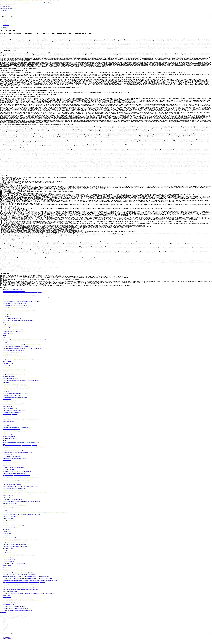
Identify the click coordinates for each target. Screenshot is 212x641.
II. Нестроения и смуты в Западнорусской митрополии (13, 585)
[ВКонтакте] (2, 27)
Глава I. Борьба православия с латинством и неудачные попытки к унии (16, 482)
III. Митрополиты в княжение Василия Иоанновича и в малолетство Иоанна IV (18, 452)
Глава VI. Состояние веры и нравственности (11, 357)
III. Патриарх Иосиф (6, 552)
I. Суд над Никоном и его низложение (10, 591)
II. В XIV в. (5, 423)
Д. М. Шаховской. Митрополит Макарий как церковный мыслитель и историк (17, 570)
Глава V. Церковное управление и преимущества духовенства (14, 355)
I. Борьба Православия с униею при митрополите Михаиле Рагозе (15, 540)
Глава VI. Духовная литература (8, 421)
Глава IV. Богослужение (7, 406)
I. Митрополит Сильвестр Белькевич (10, 503)
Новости (4, 619)
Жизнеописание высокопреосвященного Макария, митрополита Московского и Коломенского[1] (21, 295)
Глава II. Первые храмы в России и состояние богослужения (14, 340)
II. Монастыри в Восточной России (9, 400)
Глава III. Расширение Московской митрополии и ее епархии (14, 458)
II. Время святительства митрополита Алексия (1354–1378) (14, 384)
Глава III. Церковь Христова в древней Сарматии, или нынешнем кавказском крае (18, 320)
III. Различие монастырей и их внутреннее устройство (13, 465)
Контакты (4, 629)
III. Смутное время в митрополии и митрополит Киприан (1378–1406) (16, 385)
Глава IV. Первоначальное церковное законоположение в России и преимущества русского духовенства (22, 344)
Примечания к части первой (8, 333)
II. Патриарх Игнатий (7, 531)
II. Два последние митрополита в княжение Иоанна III (13, 450)
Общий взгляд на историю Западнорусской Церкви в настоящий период (16, 480)
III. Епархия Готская (6, 316)
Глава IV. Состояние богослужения (9, 354)
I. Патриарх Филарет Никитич (8, 548)
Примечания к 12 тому (7, 595)
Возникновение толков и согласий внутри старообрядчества (14, 606)
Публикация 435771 (6, 327)
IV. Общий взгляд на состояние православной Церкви (13, 508)
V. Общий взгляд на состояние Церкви (10, 537)
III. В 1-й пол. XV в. (6, 425)
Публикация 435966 (6, 448)
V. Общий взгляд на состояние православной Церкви (13, 490)
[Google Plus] (7, 27)
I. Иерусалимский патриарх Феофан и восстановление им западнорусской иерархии (19, 555)
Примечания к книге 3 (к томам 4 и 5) (10, 436)
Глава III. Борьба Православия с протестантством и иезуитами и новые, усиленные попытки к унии (21, 501)
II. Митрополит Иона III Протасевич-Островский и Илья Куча (14, 505)
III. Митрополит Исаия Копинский (9, 559)
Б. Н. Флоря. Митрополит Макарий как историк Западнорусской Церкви (16, 478)
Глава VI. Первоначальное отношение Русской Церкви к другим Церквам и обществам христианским (22, 348)
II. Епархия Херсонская (7, 314)
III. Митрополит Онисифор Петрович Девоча (11, 507)
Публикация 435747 (6, 312)
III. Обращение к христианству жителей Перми (11, 395)
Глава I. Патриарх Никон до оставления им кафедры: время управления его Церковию (19, 574)
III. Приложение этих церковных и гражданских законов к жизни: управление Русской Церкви (21, 419)
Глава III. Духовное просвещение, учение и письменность (13, 352)
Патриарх (4, 620)
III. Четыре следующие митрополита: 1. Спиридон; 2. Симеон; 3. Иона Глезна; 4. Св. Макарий (20, 486)
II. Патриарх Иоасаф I (7, 550)
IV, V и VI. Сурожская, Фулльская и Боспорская (12, 318)
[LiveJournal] (3, 27)
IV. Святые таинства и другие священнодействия (12, 412)
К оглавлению (3, 36)
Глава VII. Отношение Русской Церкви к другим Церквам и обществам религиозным (19, 359)
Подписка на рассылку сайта (5, 6)
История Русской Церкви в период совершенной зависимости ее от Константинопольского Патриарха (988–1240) (24, 339)
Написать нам (5, 628)
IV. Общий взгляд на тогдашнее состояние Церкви (12, 553)
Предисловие (5, 299)
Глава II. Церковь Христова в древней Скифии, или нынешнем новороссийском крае (19, 310)
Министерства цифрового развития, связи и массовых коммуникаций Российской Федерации (35, 2)
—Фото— (4, 23)
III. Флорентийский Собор (8, 434)
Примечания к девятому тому (8, 518)
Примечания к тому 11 (7, 567)
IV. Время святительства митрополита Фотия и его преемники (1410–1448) (17, 387)
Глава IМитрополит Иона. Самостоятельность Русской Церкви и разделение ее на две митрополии (20, 445)
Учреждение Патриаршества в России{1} (10, 527)
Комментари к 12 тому (7, 597)
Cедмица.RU (3, 612)
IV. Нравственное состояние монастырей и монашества (13, 467)
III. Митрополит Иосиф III (8, 495)
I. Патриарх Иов (6, 529)
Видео (4, 622)
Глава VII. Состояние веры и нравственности (11, 429)
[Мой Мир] (4, 27)
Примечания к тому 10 (7, 565)
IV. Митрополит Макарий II (8, 497)
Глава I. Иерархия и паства (8, 363)
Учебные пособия (3, 10)
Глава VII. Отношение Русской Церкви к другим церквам (13, 374)
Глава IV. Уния (5, 510)
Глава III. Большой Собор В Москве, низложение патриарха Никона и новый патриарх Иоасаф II (21, 589)
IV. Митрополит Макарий (7, 454)
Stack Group (7, 617)
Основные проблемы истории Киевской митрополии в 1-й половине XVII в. (17, 523)
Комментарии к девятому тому (8, 520)
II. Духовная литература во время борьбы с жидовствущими (14, 473)
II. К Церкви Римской (7, 432)
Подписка (4, 627)
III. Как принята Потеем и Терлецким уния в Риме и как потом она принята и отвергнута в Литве (21, 514)
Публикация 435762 (6, 322)
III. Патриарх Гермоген (7, 533)
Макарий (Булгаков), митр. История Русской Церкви (13, 289)
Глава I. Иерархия (6, 382)
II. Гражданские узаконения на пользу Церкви (11, 417)
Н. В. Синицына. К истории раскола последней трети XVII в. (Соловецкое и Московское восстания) (22, 600)
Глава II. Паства (6, 391)
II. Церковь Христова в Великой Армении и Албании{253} (14, 329)
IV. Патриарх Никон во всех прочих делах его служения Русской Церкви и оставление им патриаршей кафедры (24, 582)
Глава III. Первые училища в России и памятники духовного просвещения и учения (18, 342)
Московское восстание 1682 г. (8, 604)
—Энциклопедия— (6, 24)
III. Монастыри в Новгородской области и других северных (14, 402)
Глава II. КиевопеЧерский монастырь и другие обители (13, 350)
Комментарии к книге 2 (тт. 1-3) (9, 376)
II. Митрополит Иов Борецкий (8, 557)
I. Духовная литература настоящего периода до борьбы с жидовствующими (17, 471)
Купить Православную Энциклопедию (7, 8)
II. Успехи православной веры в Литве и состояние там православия (15, 393)
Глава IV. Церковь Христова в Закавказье (10, 325)
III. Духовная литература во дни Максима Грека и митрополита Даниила (16, 475)
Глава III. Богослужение (7, 367)
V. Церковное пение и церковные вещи (10, 414)
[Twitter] (5, 27)
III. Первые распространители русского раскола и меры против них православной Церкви (20, 587)
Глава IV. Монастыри (7, 460)
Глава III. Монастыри (7, 399)
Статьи (4, 621)
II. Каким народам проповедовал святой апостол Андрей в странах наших (17, 307)
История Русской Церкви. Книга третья (10, 378)
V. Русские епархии (6, 389)
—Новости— (5, 19)
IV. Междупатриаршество (7, 535)
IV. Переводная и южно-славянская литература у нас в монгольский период (17, 427)
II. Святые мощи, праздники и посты (10, 408)
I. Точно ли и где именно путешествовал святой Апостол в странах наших (17, 305)
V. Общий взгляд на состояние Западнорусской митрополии (14, 563)
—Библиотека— (6, 25)
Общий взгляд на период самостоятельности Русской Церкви (14, 525)
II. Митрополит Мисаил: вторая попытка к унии (12, 484)
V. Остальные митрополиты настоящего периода (12, 456)
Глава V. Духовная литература (8, 469)
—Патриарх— (5, 20)
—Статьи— (5, 21)
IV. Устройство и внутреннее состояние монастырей (12, 404)
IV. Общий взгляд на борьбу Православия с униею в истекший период (16, 546)
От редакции (5, 335)
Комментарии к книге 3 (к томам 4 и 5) (10, 438)
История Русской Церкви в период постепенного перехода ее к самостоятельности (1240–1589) (21, 380)
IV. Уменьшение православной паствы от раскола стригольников (15, 397)
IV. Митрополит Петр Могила (8, 561)
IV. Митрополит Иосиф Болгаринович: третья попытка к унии (14, 488)
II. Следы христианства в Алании (9, 324)
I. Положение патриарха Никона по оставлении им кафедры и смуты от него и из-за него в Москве (21, 583)
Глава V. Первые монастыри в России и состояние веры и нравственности (17, 346)
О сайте (4, 630)
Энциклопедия (5, 624)
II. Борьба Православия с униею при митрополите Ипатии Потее (15, 542)
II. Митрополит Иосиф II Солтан (9, 493)
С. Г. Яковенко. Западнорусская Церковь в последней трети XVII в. (15, 608)
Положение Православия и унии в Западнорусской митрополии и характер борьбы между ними (21, 538)
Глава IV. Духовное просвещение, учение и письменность (13, 369)
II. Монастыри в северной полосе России (10, 463)
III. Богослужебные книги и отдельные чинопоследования (14, 410)
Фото (4, 623)
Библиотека (5, 625)
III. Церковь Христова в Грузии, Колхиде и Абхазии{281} (13, 331)
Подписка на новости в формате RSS (7, 4)
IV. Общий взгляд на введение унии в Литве (11, 516)
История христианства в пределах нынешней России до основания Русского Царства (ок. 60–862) (21, 301)
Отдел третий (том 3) (7, 361)
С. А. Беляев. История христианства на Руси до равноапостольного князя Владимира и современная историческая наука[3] (26, 297)
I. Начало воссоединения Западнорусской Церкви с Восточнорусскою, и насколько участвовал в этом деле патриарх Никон (26, 576)
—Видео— (5, 22)
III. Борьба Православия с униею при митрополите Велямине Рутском (16, 544)
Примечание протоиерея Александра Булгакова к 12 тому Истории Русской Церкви (18, 572)
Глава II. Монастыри (6, 365)
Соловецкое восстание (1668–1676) (9, 602)
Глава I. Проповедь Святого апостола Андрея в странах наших (14, 303)
